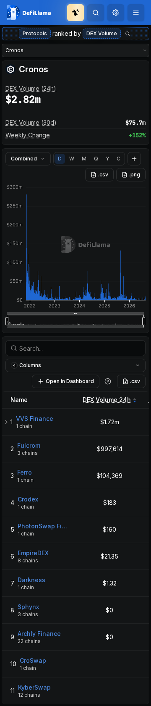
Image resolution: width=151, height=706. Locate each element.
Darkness (31, 579)
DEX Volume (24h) (30, 88)
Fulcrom (28, 445)
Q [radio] (96, 158)
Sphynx (28, 606)
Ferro (24, 472)
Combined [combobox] (24, 158)
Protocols (35, 33)
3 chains (27, 453)
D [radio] (60, 158)
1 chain (24, 426)
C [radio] (118, 158)
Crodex (28, 499)
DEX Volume (101, 33)
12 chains (29, 695)
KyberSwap (34, 687)
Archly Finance (39, 633)
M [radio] (84, 158)
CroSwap (33, 660)
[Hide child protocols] (6, 422)
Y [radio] (107, 158)
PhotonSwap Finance (43, 526)
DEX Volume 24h (107, 399)
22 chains (29, 641)
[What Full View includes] (108, 381)
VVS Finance (34, 418)
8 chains (28, 560)
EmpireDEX (33, 552)
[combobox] (115, 12)
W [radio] (71, 158)
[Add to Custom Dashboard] (134, 158)
